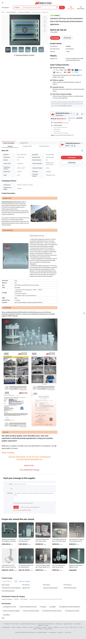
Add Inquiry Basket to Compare (25, 55)
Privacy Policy (68, 632)
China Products (15, 623)
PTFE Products (67, 585)
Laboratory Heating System (50, 588)
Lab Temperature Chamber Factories (51, 611)
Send (16, 507)
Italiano (44, 627)
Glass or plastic (6, 585)
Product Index (77, 623)
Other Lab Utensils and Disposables (40, 12)
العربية (61, 627)
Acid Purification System (70, 588)
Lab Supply (43, 607)
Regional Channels (68, 623)
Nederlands (55, 627)
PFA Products (25, 585)
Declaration (60, 632)
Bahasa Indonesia (49, 628)
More (3, 618)
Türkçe (34, 628)
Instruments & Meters (11, 12)
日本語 (71, 627)
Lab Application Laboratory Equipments (69, 607)
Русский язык (38, 627)
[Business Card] (82, 150)
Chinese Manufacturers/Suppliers (28, 623)
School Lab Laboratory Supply (31, 611)
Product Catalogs (25, 581)
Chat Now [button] (68, 38)
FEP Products (46, 585)
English (13, 627)
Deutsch (49, 627)
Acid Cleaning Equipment (8, 591)
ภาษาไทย (80, 627)
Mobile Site (40, 625)
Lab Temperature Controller (72, 611)
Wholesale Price (50, 623)
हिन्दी (75, 627)
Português (24, 627)
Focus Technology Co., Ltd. (32, 632)
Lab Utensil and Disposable (24, 12)
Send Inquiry (55, 38)
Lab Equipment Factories (9, 607)
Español (19, 627)
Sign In (52, 135)
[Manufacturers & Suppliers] (43, 3)
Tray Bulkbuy (6, 615)
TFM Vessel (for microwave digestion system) (12, 588)
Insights (46, 625)
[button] (52, 146)
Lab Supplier (52, 607)
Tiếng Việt (40, 628)
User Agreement (52, 632)
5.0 (67, 145)
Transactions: (75, 119)
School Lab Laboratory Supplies (11, 611)
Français (31, 627)
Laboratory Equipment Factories (28, 607)
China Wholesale (41, 623)
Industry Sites (59, 623)
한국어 (66, 627)
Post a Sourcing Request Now (22, 510)
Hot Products (7, 623)
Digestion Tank (26, 588)
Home (3, 12)
